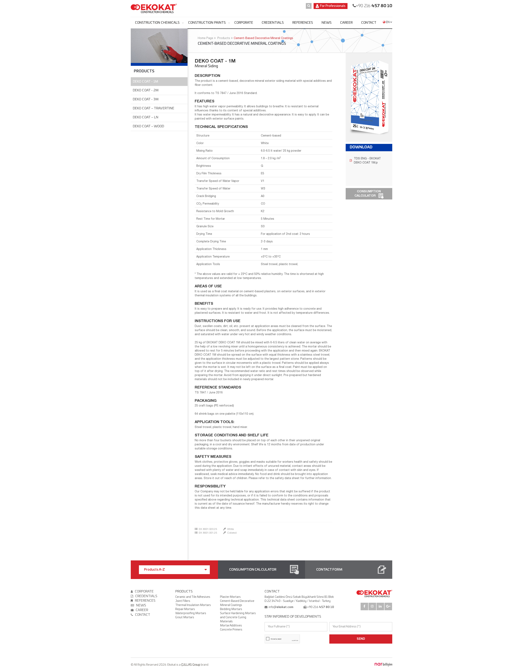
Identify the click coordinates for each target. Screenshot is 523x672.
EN (387, 22)
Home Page (205, 38)
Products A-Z (154, 569)
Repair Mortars (185, 609)
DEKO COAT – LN (145, 117)
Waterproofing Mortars (190, 613)
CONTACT (368, 22)
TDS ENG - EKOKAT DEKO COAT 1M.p (367, 160)
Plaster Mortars (230, 597)
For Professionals (332, 6)
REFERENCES (302, 22)
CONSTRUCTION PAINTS (207, 22)
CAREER (346, 22)
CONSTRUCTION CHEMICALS (157, 22)
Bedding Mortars (231, 609)
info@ (280, 607)
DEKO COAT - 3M (146, 99)
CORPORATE (243, 22)
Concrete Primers (231, 629)
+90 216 (374, 6)
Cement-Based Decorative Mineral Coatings (263, 38)
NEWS (327, 22)
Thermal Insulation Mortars (193, 605)
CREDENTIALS (273, 22)
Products (223, 38)
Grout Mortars (184, 617)
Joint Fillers (182, 601)
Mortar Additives (231, 625)
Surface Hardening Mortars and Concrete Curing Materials (238, 617)
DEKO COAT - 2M (146, 90)
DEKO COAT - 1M (145, 81)
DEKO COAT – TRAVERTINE (153, 108)
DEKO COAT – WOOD (148, 126)
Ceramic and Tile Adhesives (192, 597)
